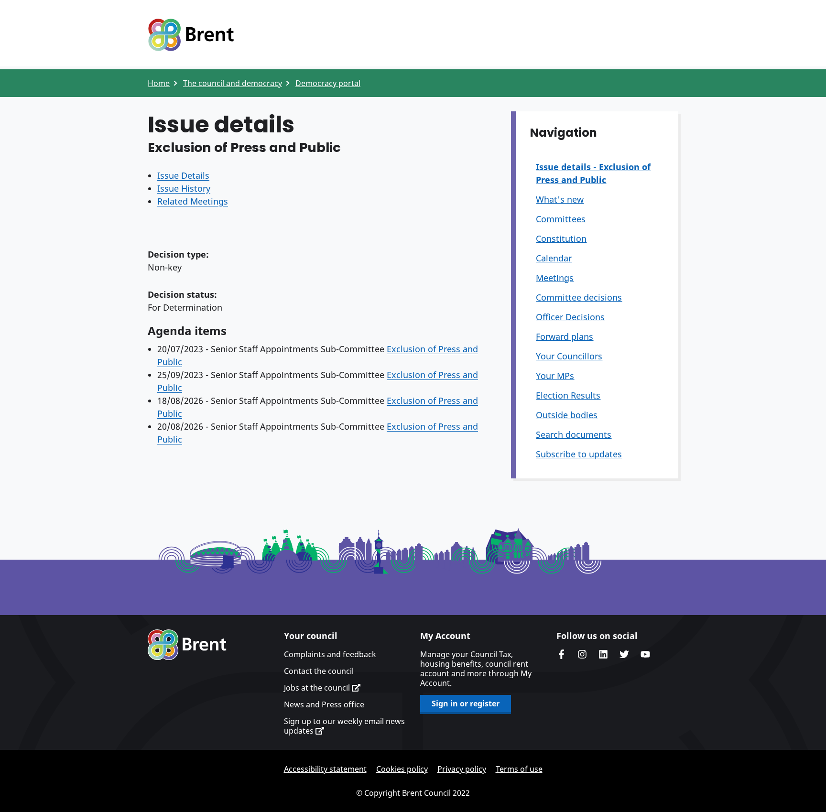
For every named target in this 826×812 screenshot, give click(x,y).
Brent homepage (187, 644)
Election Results (568, 395)
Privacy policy (461, 769)
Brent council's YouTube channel (645, 654)
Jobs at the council (318, 688)
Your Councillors (569, 356)
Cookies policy (402, 769)
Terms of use (519, 769)
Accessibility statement (325, 769)
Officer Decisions (570, 317)
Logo (191, 35)
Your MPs (555, 375)
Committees (561, 219)
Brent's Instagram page (582, 654)
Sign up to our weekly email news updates (344, 726)
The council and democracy (232, 83)
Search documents (573, 434)
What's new (560, 199)
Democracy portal (327, 83)
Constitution (561, 238)
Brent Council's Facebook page (561, 654)
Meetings (555, 277)
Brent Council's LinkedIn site (603, 654)
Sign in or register (466, 703)
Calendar (554, 258)
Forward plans (564, 336)
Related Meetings (192, 201)
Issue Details (183, 175)
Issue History (183, 188)
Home (159, 83)
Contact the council (319, 671)
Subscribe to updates (579, 454)
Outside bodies (567, 415)
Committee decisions (579, 297)
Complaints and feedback (330, 654)
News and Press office (324, 704)
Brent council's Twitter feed (624, 654)
